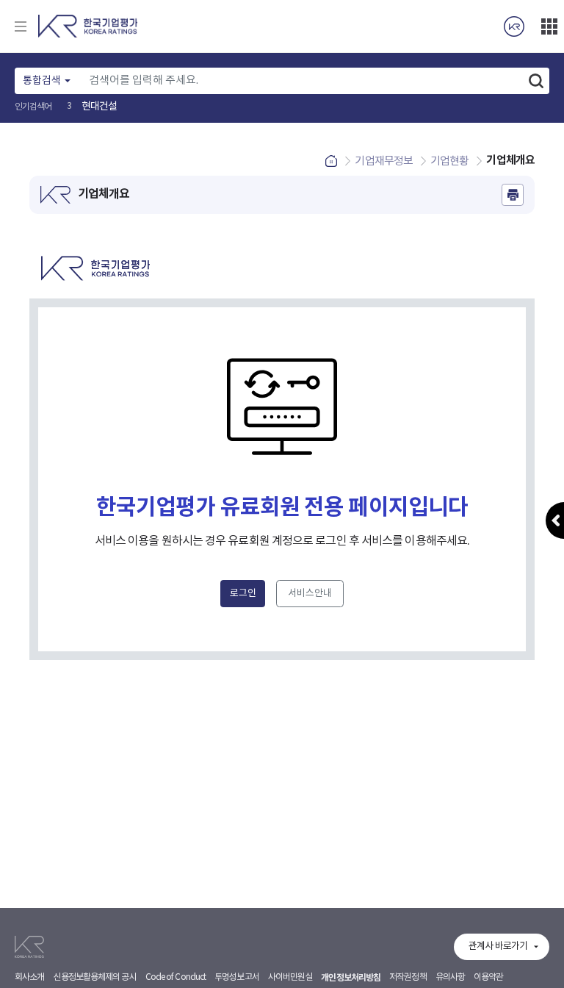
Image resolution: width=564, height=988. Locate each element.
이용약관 (488, 977)
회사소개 (29, 977)
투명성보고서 (236, 977)
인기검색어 (33, 107)
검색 (536, 81)
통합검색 (42, 81)
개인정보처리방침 (350, 978)
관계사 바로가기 (498, 946)
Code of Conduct (175, 977)
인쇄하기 (513, 195)
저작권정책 (408, 977)
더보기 (549, 26)
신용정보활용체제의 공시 (94, 977)
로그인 (243, 593)
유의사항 (450, 977)
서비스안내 (310, 593)
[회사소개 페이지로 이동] (514, 26)
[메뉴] (20, 26)
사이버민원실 (290, 977)
